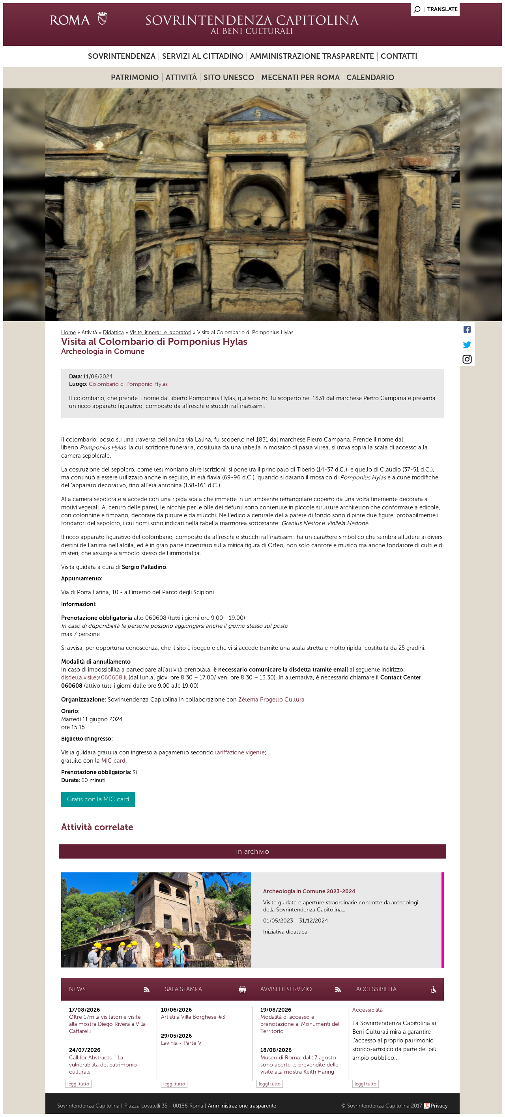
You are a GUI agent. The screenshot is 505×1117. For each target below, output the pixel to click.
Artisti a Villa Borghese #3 (193, 1017)
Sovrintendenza (121, 56)
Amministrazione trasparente (312, 56)
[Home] (252, 24)
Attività (181, 77)
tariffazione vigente (240, 752)
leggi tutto (78, 1084)
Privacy (439, 1106)
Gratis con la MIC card (98, 799)
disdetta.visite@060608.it (94, 677)
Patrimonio (135, 77)
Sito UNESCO (229, 77)
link (438, 959)
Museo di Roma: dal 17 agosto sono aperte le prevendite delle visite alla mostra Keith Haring (299, 1064)
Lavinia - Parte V (181, 1043)
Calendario (370, 77)
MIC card (113, 760)
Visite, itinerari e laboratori (160, 332)
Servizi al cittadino (202, 56)
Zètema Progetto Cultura (271, 699)
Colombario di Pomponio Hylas (128, 384)
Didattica (113, 332)
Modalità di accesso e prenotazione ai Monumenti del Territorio (299, 1024)
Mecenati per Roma (300, 77)
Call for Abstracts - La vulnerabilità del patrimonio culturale (103, 1064)
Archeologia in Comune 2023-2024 (309, 891)
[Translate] (434, 7)
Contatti (399, 56)
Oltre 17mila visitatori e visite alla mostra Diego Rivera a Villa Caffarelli (107, 1024)
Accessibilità (367, 1010)
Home (68, 332)
